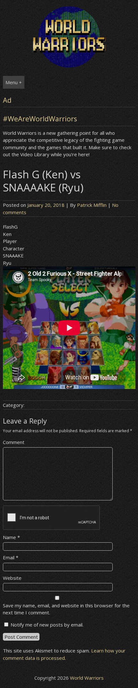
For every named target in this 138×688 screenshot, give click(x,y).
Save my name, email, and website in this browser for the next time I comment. (66, 609)
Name (11, 537)
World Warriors (87, 678)
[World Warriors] (69, 65)
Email (10, 557)
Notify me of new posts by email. (47, 624)
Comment (13, 442)
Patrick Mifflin (92, 205)
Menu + (13, 82)
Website (12, 578)
